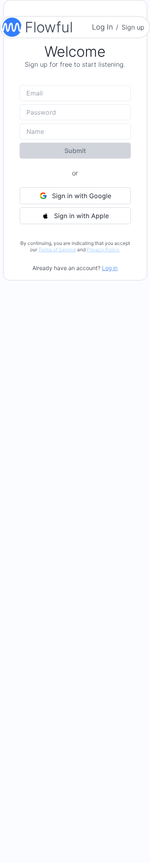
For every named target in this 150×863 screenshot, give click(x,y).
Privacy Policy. (103, 250)
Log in (110, 267)
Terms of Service (57, 250)
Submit (75, 151)
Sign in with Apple (81, 216)
